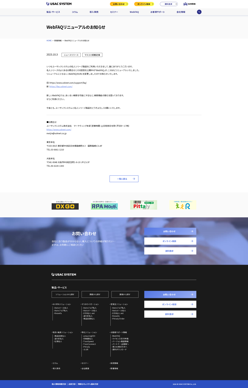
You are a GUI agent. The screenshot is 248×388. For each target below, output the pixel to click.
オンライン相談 (143, 4)
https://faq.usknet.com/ (61, 86)
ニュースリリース (71, 54)
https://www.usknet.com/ (59, 129)
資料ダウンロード (119, 349)
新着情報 (114, 368)
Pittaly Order (118, 318)
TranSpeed (88, 341)
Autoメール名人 (61, 307)
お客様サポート (157, 11)
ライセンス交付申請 (120, 338)
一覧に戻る (122, 178)
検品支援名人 (89, 318)
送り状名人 (88, 316)
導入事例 (94, 11)
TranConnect (89, 344)
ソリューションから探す (65, 294)
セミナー (114, 11)
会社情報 (181, 11)
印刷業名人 (88, 338)
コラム (75, 11)
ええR (85, 349)
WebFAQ (134, 11)
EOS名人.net (89, 313)
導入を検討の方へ (119, 346)
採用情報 (192, 4)
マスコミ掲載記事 (92, 54)
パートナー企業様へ (120, 344)
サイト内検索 (199, 12)
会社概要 (85, 368)
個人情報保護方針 (59, 384)
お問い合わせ (119, 4)
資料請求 (168, 4)
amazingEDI (89, 336)
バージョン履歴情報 (120, 341)
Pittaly (86, 346)
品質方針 (72, 384)
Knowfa (58, 313)
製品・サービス (53, 11)
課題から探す (95, 294)
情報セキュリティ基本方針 (88, 384)
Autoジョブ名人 (61, 310)
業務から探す (125, 294)
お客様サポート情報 (119, 332)
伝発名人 (58, 341)
